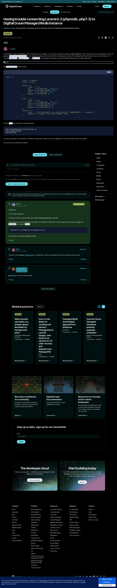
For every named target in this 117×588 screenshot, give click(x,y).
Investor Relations (17, 540)
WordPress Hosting (74, 530)
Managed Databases (37, 540)
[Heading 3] (23, 165)
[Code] (34, 165)
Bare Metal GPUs (36, 514)
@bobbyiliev (30, 255)
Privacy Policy (16, 535)
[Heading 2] (22, 165)
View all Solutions (74, 535)
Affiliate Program (16, 527)
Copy (108, 72)
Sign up (106, 6)
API (32, 551)
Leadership (15, 512)
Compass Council (55, 527)
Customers (15, 520)
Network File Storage (37, 548)
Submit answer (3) (40, 155)
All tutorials (100, 186)
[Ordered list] (27, 165)
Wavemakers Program (56, 525)
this (10, 138)
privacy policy (43, 580)
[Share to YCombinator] (109, 38)
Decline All (107, 582)
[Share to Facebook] (102, 38)
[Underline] (11, 165)
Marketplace (53, 535)
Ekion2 (13, 49)
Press (13, 530)
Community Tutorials (56, 509)
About (13, 509)
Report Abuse (92, 514)
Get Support (101, 1)
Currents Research (55, 520)
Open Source (54, 530)
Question (8, 33)
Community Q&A (54, 512)
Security (14, 538)
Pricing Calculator (55, 540)
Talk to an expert (101, 190)
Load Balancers (35, 538)
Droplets (33, 527)
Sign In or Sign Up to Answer (17, 184)
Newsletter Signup (55, 532)
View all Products (36, 567)
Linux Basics (100, 165)
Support (91, 509)
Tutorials (45, 12)
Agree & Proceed (107, 579)
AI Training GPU (73, 509)
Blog (84, 1)
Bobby (18, 203)
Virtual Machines (74, 532)
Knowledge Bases (36, 509)
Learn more (50, 415)
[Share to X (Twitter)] (99, 38)
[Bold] (7, 165)
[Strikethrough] (13, 165)
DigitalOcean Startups (56, 522)
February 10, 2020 (21, 205)
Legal (13, 532)
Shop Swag (53, 551)
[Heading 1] (20, 165)
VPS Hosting (72, 514)
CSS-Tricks (53, 514)
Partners (14, 522)
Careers (94, 1)
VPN (70, 520)
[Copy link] (113, 38)
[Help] (88, 165)
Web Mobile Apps (74, 527)
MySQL (98, 176)
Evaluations (34, 522)
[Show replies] (86, 259)
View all (39, 306)
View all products (34, 480)
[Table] (32, 165)
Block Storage (35, 545)
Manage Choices (107, 585)
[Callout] (31, 165)
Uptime (33, 553)
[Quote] (29, 165)
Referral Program (17, 525)
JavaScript (99, 169)
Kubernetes (100, 183)
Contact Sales (110, 1)
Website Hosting (74, 517)
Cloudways (34, 565)
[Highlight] (18, 165)
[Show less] (86, 204)
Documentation (54, 543)
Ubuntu (98, 161)
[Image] (16, 165)
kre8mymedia (21, 269)
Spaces (33, 543)
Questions (54, 12)
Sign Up (17, 415)
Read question (19, 361)
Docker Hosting (73, 522)
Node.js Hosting (73, 525)
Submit (21, 442)
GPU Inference (73, 512)
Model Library (35, 525)
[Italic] (9, 165)
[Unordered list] (25, 165)
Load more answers (47, 289)
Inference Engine (36, 517)
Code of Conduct (55, 548)
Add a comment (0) (55, 155)
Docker (98, 179)
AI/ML (98, 158)
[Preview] (86, 165)
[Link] (15, 165)
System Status (93, 517)
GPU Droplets (35, 512)
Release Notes (54, 545)
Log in (97, 6)
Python (98, 172)
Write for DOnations (55, 517)
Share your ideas (93, 520)
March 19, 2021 (21, 271)
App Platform (34, 535)
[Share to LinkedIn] (106, 38)
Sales (90, 512)
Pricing (52, 538)
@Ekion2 (13, 210)
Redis (13, 28)
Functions (33, 532)
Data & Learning (35, 520)
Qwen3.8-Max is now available (11, 1)
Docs (88, 1)
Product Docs (65, 12)
